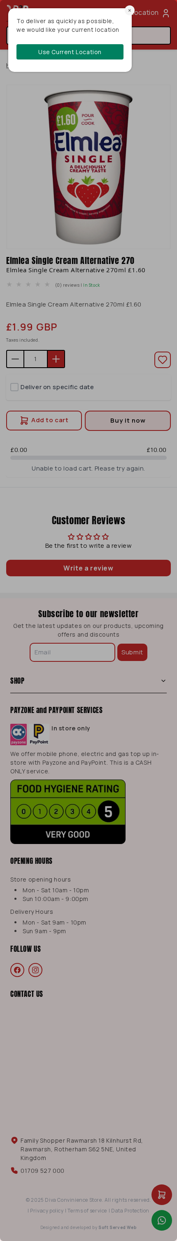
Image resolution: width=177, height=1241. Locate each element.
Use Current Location (70, 52)
